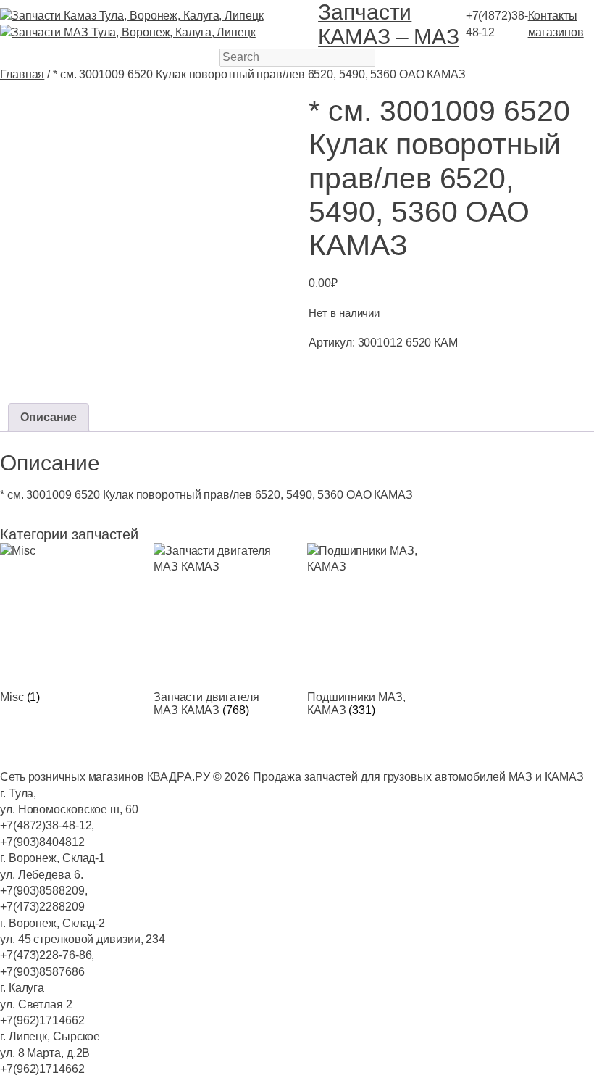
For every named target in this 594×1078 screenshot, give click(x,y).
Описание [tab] (48, 417)
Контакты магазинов (556, 23)
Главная (22, 74)
